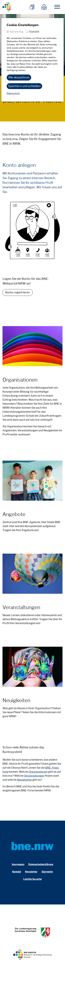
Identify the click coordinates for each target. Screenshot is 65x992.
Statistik (34, 31)
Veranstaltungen (34, 775)
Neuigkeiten (24, 779)
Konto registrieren (17, 292)
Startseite (47, 871)
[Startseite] (6, 6)
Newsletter (31, 871)
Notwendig (17, 31)
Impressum (18, 864)
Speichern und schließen (24, 86)
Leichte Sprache (32, 879)
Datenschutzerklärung (40, 864)
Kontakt (16, 871)
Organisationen (38, 771)
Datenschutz (13, 93)
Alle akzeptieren (19, 77)
